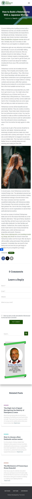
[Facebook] (1, 249)
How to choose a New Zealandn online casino (13, 438)
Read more (17, 423)
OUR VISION (7, 491)
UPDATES (11, 252)
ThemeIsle (22, 495)
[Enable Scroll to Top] (28, 495)
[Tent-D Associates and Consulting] (7, 3)
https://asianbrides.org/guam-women (12, 39)
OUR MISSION (24, 491)
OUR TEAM (15, 491)
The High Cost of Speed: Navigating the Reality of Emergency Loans (14, 410)
